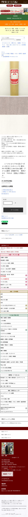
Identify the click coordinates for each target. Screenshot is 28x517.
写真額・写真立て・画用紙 (7, 345)
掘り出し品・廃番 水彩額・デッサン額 (15, 28)
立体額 (7, 46)
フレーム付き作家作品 (6, 323)
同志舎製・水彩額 (5, 260)
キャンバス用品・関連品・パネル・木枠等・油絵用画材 (13, 401)
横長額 (3, 46)
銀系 (2, 297)
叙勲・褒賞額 (4, 350)
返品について (5, 216)
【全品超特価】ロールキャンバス (10, 56)
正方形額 (24, 44)
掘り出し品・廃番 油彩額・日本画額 (15, 30)
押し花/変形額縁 (4, 342)
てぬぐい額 (8, 44)
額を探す (10, 5)
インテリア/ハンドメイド (6, 326)
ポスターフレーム (16, 44)
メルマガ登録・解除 (5, 503)
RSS (17, 503)
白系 (2, 302)
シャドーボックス (5, 359)
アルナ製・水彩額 (5, 266)
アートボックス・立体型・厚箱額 (8, 356)
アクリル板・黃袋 (5, 287)
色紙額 (19, 43)
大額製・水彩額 (4, 257)
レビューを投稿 (18, 234)
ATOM (20, 503)
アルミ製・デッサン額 (6, 271)
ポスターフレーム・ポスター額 (8, 336)
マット (3, 44)
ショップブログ (13, 503)
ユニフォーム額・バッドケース (8, 353)
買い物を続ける (5, 193)
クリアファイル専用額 (6, 333)
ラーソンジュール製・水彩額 (7, 263)
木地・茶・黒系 (4, 299)
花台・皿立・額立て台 (6, 386)
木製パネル (13, 43)
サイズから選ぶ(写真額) (6, 367)
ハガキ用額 (3, 320)
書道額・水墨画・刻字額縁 (7, 339)
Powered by (3, 514)
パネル (2, 396)
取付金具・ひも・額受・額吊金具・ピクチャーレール (13, 377)
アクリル (24, 43)
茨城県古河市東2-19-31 (7, 457)
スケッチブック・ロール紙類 (7, 393)
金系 (2, 294)
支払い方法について (5, 500)
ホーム (3, 52)
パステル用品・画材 (5, 398)
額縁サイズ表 (15, 32)
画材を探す (17, 5)
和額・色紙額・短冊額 (6, 317)
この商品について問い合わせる (9, 191)
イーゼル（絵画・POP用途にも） (8, 383)
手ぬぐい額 (3, 365)
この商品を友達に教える (7, 189)
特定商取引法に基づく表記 (8, 218)
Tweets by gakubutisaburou (7, 411)
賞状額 (2, 347)
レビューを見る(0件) (9, 234)
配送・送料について (14, 500)
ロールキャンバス (6, 43)
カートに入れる (14, 210)
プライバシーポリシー (17, 502)
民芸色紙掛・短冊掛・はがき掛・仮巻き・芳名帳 (12, 362)
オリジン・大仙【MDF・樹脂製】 (8, 268)
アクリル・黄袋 (4, 380)
